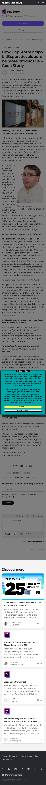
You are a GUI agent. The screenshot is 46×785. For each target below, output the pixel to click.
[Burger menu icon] (43, 3)
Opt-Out (31, 402)
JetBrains (19, 780)
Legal (37, 756)
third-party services (19, 398)
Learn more (27, 385)
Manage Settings (23, 410)
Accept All (23, 407)
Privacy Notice (10, 397)
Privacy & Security (10, 756)
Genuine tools (8, 759)
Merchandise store (13, 775)
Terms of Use (28, 397)
